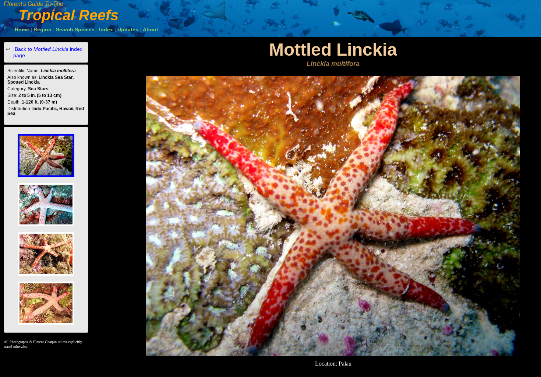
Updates (127, 29)
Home (22, 29)
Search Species (75, 29)
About (150, 29)
